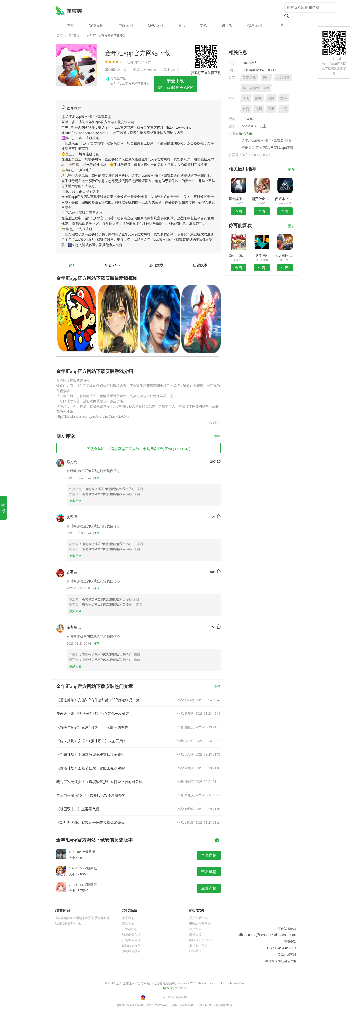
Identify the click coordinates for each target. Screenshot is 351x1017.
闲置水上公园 (285, 198)
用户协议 (195, 929)
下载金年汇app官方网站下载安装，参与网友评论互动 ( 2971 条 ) (138, 448)
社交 (246, 108)
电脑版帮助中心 (200, 923)
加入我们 (128, 923)
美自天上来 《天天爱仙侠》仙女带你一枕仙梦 (92, 713)
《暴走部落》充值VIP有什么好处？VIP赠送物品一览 (98, 699)
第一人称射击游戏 (256, 87)
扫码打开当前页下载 (206, 72)
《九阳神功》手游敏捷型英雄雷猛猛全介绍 (90, 754)
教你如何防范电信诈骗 (280, 961)
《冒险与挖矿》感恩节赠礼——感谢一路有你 (92, 727)
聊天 (271, 108)
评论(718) (112, 264)
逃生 (266, 77)
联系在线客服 (287, 954)
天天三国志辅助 (285, 255)
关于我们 (128, 917)
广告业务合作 (131, 940)
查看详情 (209, 855)
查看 (239, 211)
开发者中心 (129, 929)
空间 (283, 108)
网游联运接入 (131, 945)
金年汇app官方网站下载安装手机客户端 (82, 917)
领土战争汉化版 (238, 198)
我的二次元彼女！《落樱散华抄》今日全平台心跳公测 (99, 781)
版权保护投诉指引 (201, 940)
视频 (258, 108)
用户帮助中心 (198, 917)
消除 (271, 98)
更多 (217, 436)
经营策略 (283, 77)
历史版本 (200, 264)
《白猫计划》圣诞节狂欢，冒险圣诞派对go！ (92, 767)
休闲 (246, 98)
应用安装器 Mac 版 (68, 923)
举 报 (3, 507)
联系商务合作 (131, 934)
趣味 (258, 98)
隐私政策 (245, 133)
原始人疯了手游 (238, 255)
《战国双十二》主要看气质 (77, 808)
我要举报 (195, 951)
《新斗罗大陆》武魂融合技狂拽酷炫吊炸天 (90, 822)
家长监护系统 (198, 945)
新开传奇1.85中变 (262, 198)
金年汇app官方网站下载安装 (69, 10)
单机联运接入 (131, 951)
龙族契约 (262, 255)
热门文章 (156, 264)
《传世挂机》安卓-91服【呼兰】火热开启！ (91, 740)
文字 (283, 98)
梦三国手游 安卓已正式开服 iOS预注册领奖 (90, 795)
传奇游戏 (249, 77)
